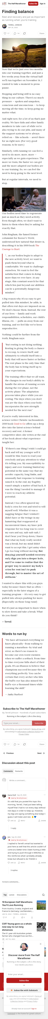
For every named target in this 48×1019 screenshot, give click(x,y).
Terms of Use (36, 729)
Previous (10, 753)
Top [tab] (5, 895)
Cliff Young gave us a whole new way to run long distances (17, 926)
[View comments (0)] (14, 917)
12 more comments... (11, 882)
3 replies (14, 870)
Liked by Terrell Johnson (19, 798)
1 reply (13, 828)
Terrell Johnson (15, 25)
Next (39, 753)
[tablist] (13, 771)
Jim (9, 837)
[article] (24, 909)
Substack (11, 1013)
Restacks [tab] (19, 771)
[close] (41, 944)
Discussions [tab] (21, 895)
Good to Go (19, 423)
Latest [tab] (11, 895)
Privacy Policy (32, 1001)
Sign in (42, 3)
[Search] (43, 894)
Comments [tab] (8, 771)
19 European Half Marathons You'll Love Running (17, 903)
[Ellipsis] (45, 795)
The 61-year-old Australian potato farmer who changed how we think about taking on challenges (17, 934)
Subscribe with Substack (26, 990)
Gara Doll (12, 795)
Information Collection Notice (28, 731)
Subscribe (33, 3)
